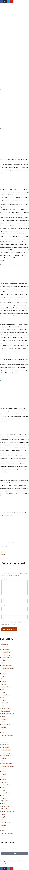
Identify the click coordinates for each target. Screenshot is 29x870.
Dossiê (3, 681)
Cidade (3, 660)
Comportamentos (6, 665)
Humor (3, 700)
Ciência (3, 663)
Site (2, 614)
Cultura (3, 676)
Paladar (3, 722)
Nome (3, 598)
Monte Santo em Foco (8, 714)
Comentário (4, 579)
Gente (3, 692)
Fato (2, 690)
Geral (3, 698)
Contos (3, 671)
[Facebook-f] (1, 1)
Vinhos (3, 738)
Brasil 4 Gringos (6, 655)
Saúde (3, 732)
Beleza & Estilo (6, 652)
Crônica (3, 674)
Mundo (3, 716)
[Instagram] (5, 1)
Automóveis (5, 649)
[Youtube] (11, 1)
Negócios (4, 719)
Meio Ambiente (6, 708)
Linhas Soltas (5, 703)
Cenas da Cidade (6, 657)
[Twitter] (8, 1)
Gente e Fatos (5, 695)
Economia (4, 684)
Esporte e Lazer (6, 687)
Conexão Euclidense (7, 668)
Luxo (3, 706)
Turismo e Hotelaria (7, 735)
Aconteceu (4, 644)
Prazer (3, 730)
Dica (2, 679)
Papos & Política (6, 724)
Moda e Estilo (5, 711)
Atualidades (5, 647)
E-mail (3, 606)
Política (3, 727)
